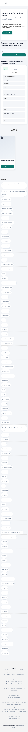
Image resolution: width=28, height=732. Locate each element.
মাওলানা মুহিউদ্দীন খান (5, 357)
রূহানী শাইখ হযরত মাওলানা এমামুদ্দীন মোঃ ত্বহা (9, 537)
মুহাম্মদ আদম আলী (4, 462)
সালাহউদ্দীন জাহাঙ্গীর (5, 458)
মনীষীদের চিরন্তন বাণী (6, 709)
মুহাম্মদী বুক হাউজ (4, 495)
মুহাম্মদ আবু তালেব (4, 620)
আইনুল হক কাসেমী (4, 546)
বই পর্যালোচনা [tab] (15, 69)
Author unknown (5, 352)
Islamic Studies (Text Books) (18, 709)
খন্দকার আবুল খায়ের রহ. (5, 217)
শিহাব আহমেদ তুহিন (5, 472)
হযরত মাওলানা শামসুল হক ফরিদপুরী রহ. (7, 338)
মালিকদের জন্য (21, 725)
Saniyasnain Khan (6, 245)
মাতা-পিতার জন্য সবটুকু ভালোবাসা (18, 676)
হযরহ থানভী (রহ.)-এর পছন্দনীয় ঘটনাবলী (14, 697)
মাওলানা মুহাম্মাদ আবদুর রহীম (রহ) (7, 343)
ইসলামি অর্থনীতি (23, 702)
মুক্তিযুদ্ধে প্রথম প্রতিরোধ (8, 693)
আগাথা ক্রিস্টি (4, 560)
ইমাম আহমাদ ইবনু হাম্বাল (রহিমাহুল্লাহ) (8, 578)
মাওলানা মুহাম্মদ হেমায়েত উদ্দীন (6, 292)
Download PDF (7, 32)
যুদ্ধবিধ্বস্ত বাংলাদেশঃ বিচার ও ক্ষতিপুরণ (14, 718)
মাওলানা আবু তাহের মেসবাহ (6, 527)
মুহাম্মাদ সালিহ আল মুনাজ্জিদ (6, 606)
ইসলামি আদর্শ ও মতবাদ (20, 674)
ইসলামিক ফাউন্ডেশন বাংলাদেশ (6, 199)
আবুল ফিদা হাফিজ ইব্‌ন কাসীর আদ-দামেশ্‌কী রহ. (9, 283)
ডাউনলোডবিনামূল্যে (7, 166)
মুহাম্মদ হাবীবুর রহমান (5, 639)
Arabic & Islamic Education (14, 700)
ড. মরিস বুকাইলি (4, 574)
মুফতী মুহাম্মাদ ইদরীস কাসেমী (6, 385)
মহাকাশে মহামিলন (14, 690)
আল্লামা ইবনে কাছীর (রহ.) (6, 306)
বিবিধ (12, 672)
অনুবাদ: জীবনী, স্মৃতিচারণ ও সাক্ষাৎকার (14, 679)
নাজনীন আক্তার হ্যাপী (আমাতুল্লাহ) (7, 644)
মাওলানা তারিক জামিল (5, 439)
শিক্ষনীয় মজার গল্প (5, 688)
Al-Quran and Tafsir (9, 683)
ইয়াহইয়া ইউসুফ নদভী (5, 509)
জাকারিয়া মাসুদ (4, 476)
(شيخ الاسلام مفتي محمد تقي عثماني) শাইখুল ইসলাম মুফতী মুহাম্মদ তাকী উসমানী (13, 193)
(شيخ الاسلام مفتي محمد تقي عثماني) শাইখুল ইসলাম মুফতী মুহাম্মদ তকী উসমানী (13, 429)
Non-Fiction (5, 711)
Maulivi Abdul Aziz (6, 371)
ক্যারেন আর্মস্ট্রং (4, 597)
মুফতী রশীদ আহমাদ (4, 602)
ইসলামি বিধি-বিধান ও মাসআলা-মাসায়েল (14, 716)
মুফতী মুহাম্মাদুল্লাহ (4, 588)
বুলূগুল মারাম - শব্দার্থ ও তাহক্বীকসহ (19, 707)
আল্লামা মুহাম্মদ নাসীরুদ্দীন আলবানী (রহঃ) (8, 375)
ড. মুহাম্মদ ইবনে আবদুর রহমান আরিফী (7, 264)
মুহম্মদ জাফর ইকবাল (5, 408)
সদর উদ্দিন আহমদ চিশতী (5, 236)
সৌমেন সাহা (4, 504)
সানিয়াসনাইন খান (4, 324)
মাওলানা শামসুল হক (5, 296)
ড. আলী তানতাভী (4, 541)
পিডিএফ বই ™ (14, 664)
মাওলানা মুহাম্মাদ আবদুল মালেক (6, 518)
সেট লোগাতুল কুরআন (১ (7, 676)
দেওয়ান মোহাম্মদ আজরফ (11, 76)
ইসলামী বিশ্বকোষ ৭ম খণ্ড (7, 707)
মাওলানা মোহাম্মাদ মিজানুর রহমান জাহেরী (8, 583)
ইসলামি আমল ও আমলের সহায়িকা (14, 695)
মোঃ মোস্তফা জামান (5, 648)
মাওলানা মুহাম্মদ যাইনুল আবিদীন (6, 250)
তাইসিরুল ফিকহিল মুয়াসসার (8, 669)
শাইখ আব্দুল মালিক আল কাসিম (6, 448)
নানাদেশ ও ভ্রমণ (10, 704)
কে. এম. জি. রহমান (4, 334)
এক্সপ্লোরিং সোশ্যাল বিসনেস (19, 672)
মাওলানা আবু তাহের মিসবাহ (6, 241)
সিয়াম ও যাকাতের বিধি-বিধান (19, 669)
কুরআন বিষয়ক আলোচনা (20, 683)
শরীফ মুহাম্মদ (4, 625)
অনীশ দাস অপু (4, 555)
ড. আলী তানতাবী (4, 403)
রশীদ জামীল (3, 389)
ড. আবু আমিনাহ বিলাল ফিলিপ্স (6, 616)
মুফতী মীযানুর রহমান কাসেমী (6, 564)
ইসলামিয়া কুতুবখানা (4, 231)
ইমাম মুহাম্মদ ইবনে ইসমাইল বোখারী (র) (8, 222)
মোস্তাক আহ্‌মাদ (4, 259)
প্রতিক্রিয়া (13, 727)
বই (24, 688)
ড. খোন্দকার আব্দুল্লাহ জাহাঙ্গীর (6, 204)
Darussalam (4, 348)
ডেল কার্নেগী (3, 485)
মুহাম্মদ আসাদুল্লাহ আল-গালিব (6, 227)
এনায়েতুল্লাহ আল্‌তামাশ (5, 315)
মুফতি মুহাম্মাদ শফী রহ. (5, 481)
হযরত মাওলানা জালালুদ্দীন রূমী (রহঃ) (7, 551)
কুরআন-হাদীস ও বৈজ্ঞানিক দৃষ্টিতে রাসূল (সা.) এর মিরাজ (10, 702)
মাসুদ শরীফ (3, 394)
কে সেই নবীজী (11, 714)
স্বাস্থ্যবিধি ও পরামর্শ (18, 704)
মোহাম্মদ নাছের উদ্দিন (5, 569)
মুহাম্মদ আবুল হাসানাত (5, 653)
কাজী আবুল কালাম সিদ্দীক (5, 422)
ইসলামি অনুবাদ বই (7, 672)
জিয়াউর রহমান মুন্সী (4, 278)
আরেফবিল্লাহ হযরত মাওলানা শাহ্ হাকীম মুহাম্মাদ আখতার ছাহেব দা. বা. (12, 532)
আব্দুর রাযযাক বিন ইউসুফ (5, 399)
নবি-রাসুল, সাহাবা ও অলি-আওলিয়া (16, 681)
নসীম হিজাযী (3, 320)
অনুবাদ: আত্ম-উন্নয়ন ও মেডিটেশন (10, 686)
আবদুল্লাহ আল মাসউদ (5, 434)
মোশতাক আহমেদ (4, 417)
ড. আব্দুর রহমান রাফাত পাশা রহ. (6, 413)
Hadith (7, 681)
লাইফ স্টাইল (22, 693)
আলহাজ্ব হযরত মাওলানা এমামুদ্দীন (7, 467)
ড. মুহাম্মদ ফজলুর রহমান (5, 301)
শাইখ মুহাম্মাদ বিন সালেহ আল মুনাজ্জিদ (7, 255)
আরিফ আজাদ (4, 444)
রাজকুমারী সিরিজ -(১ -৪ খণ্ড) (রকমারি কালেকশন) (18, 711)
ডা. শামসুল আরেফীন (5, 380)
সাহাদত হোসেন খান (5, 592)
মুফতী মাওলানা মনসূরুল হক (6, 453)
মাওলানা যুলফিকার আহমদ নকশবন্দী (7, 287)
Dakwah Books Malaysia (7, 513)
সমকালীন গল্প (16, 693)
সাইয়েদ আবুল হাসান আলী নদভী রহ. (7, 213)
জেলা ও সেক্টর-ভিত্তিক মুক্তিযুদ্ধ (9, 674)
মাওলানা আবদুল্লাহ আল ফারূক (6, 362)
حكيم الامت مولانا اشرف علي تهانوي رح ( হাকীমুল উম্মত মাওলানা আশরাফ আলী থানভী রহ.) (13, 185)
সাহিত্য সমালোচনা (20, 686)
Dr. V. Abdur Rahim (6, 523)
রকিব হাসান (3, 273)
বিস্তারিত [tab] (5, 69)
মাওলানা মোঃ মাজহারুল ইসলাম (6, 499)
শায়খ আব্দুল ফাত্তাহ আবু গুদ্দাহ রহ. (7, 630)
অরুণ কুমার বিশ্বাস (4, 611)
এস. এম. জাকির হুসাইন (5, 310)
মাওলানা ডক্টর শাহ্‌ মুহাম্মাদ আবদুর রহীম (7, 366)
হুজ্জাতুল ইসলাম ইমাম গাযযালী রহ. (7, 208)
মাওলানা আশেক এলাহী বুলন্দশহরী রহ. (7, 269)
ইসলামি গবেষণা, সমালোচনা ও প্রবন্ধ (16, 688)
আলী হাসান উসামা (4, 329)
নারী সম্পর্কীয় (17, 714)
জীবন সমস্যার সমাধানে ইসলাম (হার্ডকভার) (7, 160)
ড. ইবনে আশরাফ (4, 634)
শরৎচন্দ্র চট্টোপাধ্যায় (5, 490)
